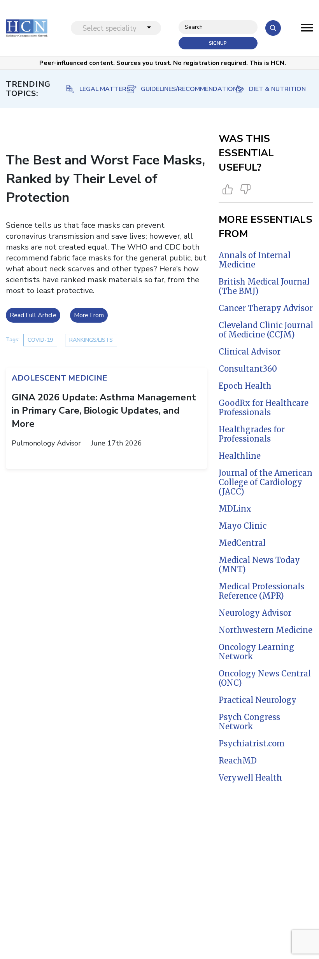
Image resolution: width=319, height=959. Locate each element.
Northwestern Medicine (265, 630)
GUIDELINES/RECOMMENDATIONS (184, 89)
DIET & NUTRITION (277, 89)
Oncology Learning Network (256, 651)
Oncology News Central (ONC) (265, 678)
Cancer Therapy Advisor (266, 308)
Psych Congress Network (249, 721)
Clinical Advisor (249, 351)
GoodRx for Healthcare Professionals (263, 407)
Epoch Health (245, 386)
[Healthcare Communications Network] (26, 27)
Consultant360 (248, 369)
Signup (218, 43)
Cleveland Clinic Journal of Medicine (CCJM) (266, 329)
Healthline (240, 456)
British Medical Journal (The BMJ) (264, 286)
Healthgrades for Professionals (252, 434)
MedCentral (242, 543)
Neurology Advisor (255, 613)
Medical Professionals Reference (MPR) (261, 591)
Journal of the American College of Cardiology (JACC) (265, 482)
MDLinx (235, 509)
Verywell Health (250, 778)
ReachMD (238, 760)
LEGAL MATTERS (104, 89)
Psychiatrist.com (252, 743)
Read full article (33, 315)
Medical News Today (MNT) (259, 564)
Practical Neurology (257, 700)
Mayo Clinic (242, 526)
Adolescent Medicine (59, 378)
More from (89, 315)
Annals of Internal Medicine (255, 259)
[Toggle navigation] (307, 29)
